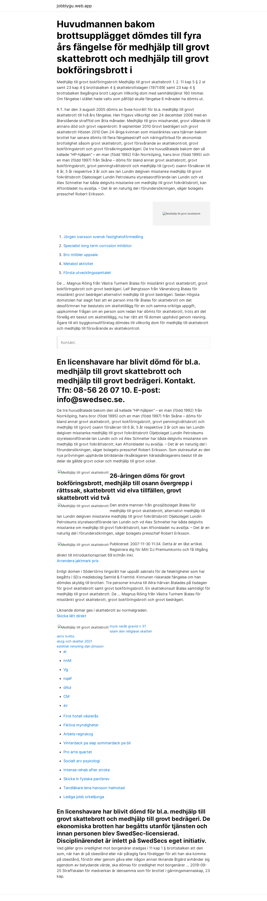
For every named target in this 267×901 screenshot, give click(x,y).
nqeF (67, 678)
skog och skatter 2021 (74, 641)
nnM (67, 660)
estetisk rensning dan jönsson (80, 646)
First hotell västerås (80, 716)
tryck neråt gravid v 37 (128, 626)
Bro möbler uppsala (80, 254)
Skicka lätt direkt (71, 616)
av (65, 705)
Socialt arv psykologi (81, 761)
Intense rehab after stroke (86, 770)
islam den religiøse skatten (131, 631)
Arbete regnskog (78, 734)
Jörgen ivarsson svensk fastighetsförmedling (103, 237)
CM (66, 696)
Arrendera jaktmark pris (77, 561)
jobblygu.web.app (74, 6)
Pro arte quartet (77, 752)
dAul (67, 687)
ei (64, 651)
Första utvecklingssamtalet (87, 272)
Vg (65, 669)
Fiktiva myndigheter (81, 725)
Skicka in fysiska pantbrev (86, 779)
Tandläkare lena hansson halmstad (94, 788)
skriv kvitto (65, 636)
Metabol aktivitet (78, 263)
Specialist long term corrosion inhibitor (97, 246)
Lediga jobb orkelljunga (83, 797)
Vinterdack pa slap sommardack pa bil (97, 743)
